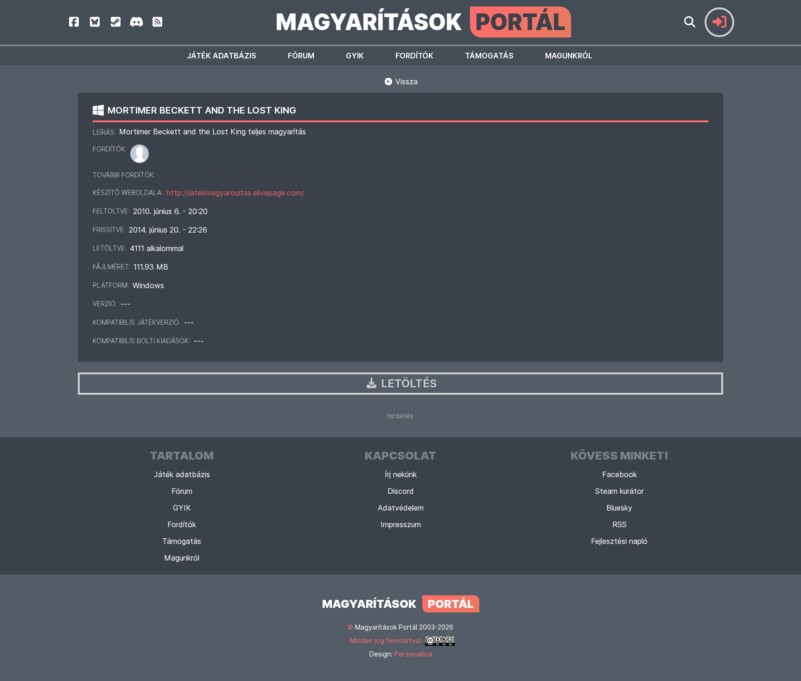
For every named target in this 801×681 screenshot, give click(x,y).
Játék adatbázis (221, 55)
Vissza (405, 81)
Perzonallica (413, 654)
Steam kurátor (619, 491)
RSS (619, 524)
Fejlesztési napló (619, 541)
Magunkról (568, 55)
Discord (401, 491)
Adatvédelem (401, 507)
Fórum (301, 55)
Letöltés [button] (407, 383)
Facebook (619, 474)
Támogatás (489, 55)
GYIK (355, 55)
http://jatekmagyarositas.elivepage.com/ (235, 192)
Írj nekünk (401, 474)
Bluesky (619, 507)
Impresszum (401, 524)
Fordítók (414, 55)
